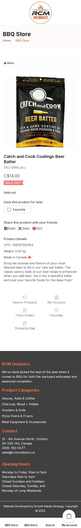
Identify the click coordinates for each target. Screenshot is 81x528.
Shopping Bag (25, 328)
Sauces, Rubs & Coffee (18, 398)
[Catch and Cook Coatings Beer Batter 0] (40, 111)
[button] (17, 209)
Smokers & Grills (14, 410)
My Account (56, 302)
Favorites (56, 315)
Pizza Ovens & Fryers (17, 416)
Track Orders (24, 315)
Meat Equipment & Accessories (24, 422)
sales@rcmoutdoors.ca (18, 452)
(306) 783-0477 (13, 448)
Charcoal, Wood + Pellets (20, 404)
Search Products (25, 302)
